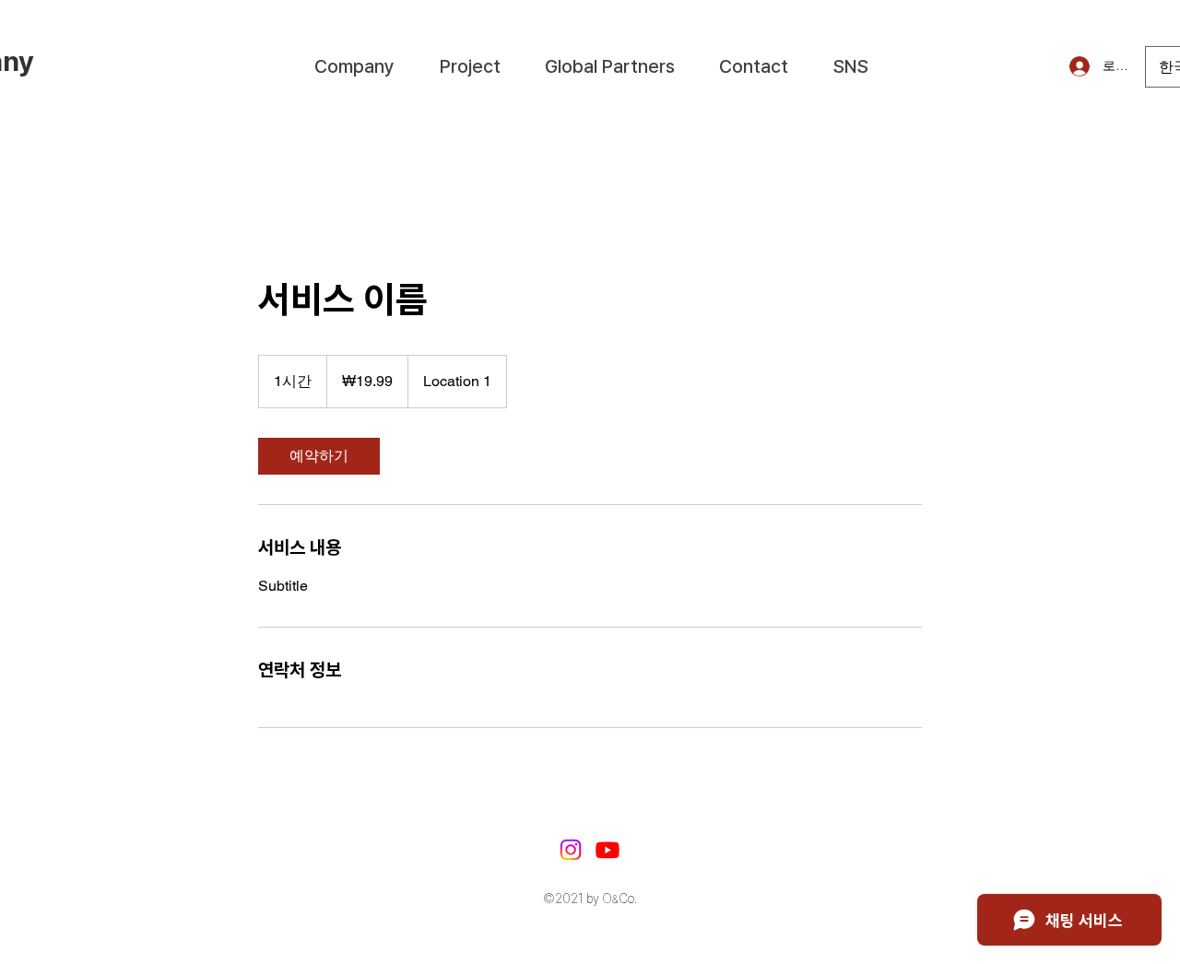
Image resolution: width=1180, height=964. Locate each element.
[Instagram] (570, 850)
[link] (319, 456)
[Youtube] (607, 850)
